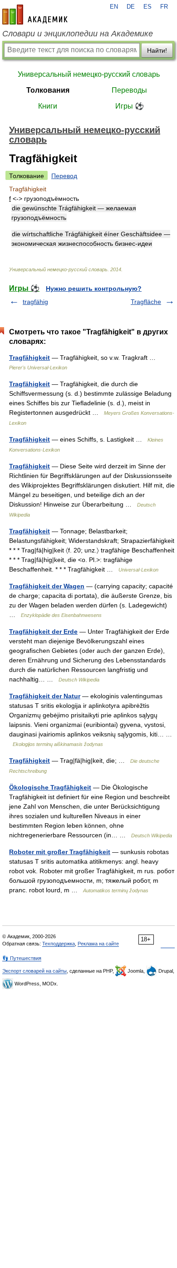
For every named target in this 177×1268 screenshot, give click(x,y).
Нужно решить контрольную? (94, 288)
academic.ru (35, 15)
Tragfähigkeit (29, 357)
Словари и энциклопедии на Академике (77, 33)
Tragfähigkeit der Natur (44, 696)
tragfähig (35, 301)
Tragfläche (146, 301)
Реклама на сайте (98, 943)
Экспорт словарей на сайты (34, 971)
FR (164, 7)
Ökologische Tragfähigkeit (50, 787)
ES (147, 7)
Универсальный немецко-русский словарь (89, 74)
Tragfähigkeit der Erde (43, 631)
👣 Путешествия (21, 958)
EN (114, 7)
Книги (47, 106)
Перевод (64, 175)
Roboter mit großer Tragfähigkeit (59, 851)
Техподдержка (58, 943)
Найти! (157, 50)
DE (131, 7)
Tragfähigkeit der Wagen (46, 586)
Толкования (47, 90)
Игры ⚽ (129, 106)
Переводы (129, 90)
